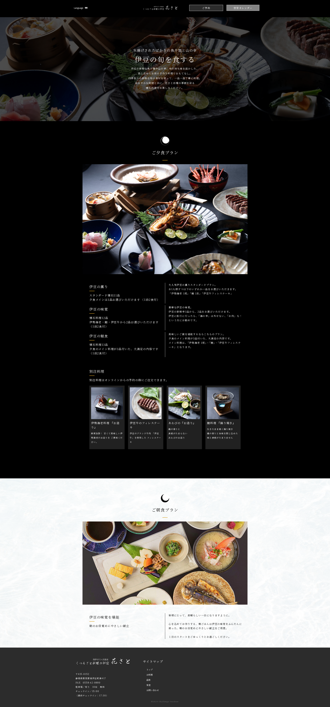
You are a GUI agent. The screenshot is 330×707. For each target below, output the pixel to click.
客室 (148, 684)
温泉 (148, 679)
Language (78, 7)
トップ (149, 669)
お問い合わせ (152, 690)
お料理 (149, 674)
